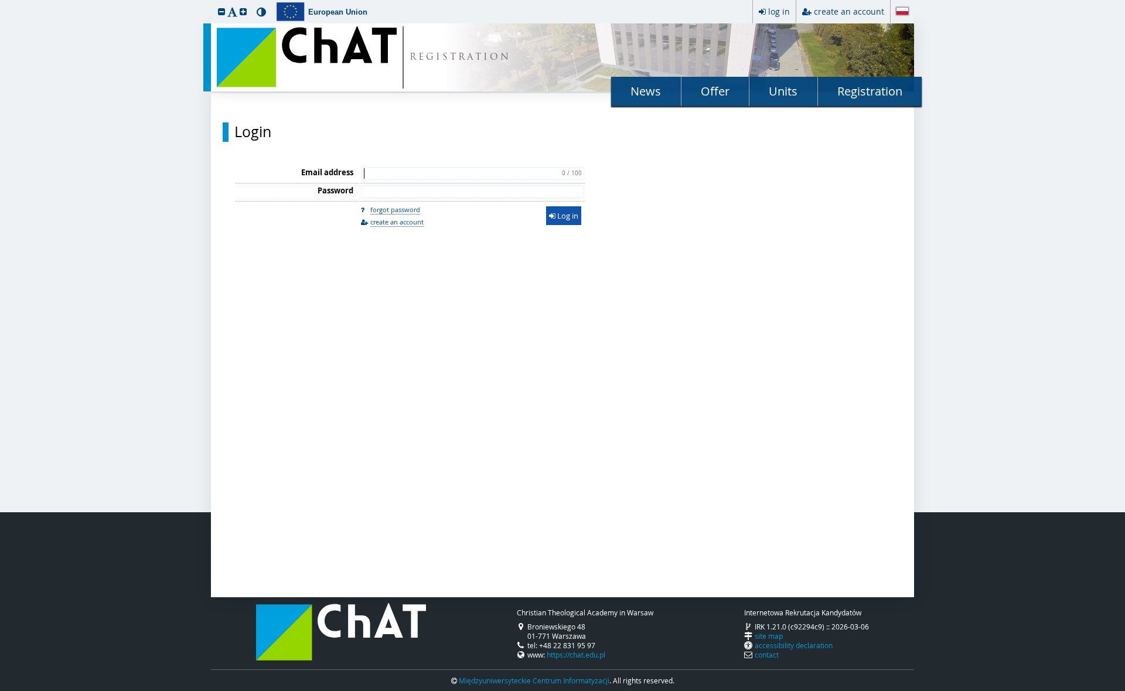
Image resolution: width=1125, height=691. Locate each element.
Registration (869, 91)
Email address (327, 172)
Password (335, 190)
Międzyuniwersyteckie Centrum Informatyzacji (534, 680)
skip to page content (3, 3)
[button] (221, 11)
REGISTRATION (460, 57)
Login (252, 131)
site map (769, 636)
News (645, 91)
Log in (566, 215)
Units (783, 91)
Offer (715, 91)
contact (767, 654)
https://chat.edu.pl (576, 654)
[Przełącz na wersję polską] (902, 12)
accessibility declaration (794, 645)
